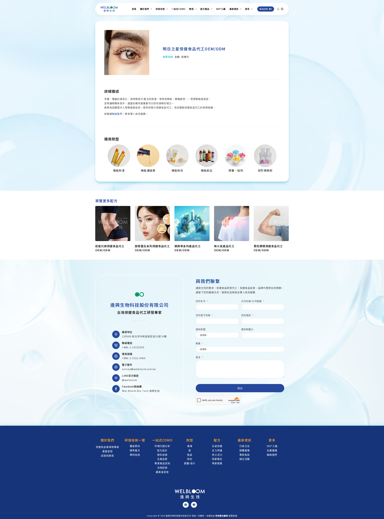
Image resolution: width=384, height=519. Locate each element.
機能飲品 (207, 170)
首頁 (134, 9)
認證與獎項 (107, 455)
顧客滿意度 (162, 472)
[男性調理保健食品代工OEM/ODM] (271, 223)
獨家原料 (135, 446)
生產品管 (162, 459)
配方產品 (204, 9)
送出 (240, 388)
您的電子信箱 (203, 315)
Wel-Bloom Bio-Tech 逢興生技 (141, 391)
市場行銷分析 (162, 446)
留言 (198, 357)
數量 (198, 343)
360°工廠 (221, 9)
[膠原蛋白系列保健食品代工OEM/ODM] (152, 223)
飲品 (189, 454)
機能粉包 (177, 170)
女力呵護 (217, 450)
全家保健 (217, 446)
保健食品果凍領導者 (107, 447)
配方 (217, 440)
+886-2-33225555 (133, 347)
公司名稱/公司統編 (251, 301)
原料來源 (162, 454)
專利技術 (135, 454)
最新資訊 (234, 9)
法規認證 (162, 467)
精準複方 (135, 450)
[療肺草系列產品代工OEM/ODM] (192, 223)
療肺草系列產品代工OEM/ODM (187, 248)
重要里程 (107, 451)
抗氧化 (185, 56)
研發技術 (160, 9)
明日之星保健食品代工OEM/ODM (194, 48)
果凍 (189, 446)
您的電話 (246, 315)
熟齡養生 (217, 459)
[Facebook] (186, 505)
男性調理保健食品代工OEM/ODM (268, 248)
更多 (247, 9)
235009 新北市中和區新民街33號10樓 (144, 336)
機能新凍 (119, 170)
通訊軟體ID (247, 329)
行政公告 (244, 446)
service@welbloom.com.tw (139, 369)
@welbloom (129, 380)
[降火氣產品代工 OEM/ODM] (231, 223)
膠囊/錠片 (189, 463)
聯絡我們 (264, 9)
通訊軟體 (201, 329)
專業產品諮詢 (162, 463)
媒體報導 (244, 450)
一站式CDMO (178, 9)
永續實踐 (272, 450)
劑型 (191, 9)
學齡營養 (217, 463)
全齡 (177, 56)
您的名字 (201, 301)
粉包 (189, 459)
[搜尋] (278, 9)
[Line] (194, 505)
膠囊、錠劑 (236, 170)
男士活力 (217, 454)
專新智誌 (244, 454)
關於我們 (144, 9)
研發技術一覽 (135, 440)
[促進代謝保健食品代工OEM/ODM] (112, 223)
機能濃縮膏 (148, 170)
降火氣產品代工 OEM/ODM (224, 248)
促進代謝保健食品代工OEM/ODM (109, 248)
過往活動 (244, 459)
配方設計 (162, 450)
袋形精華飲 (265, 170)
